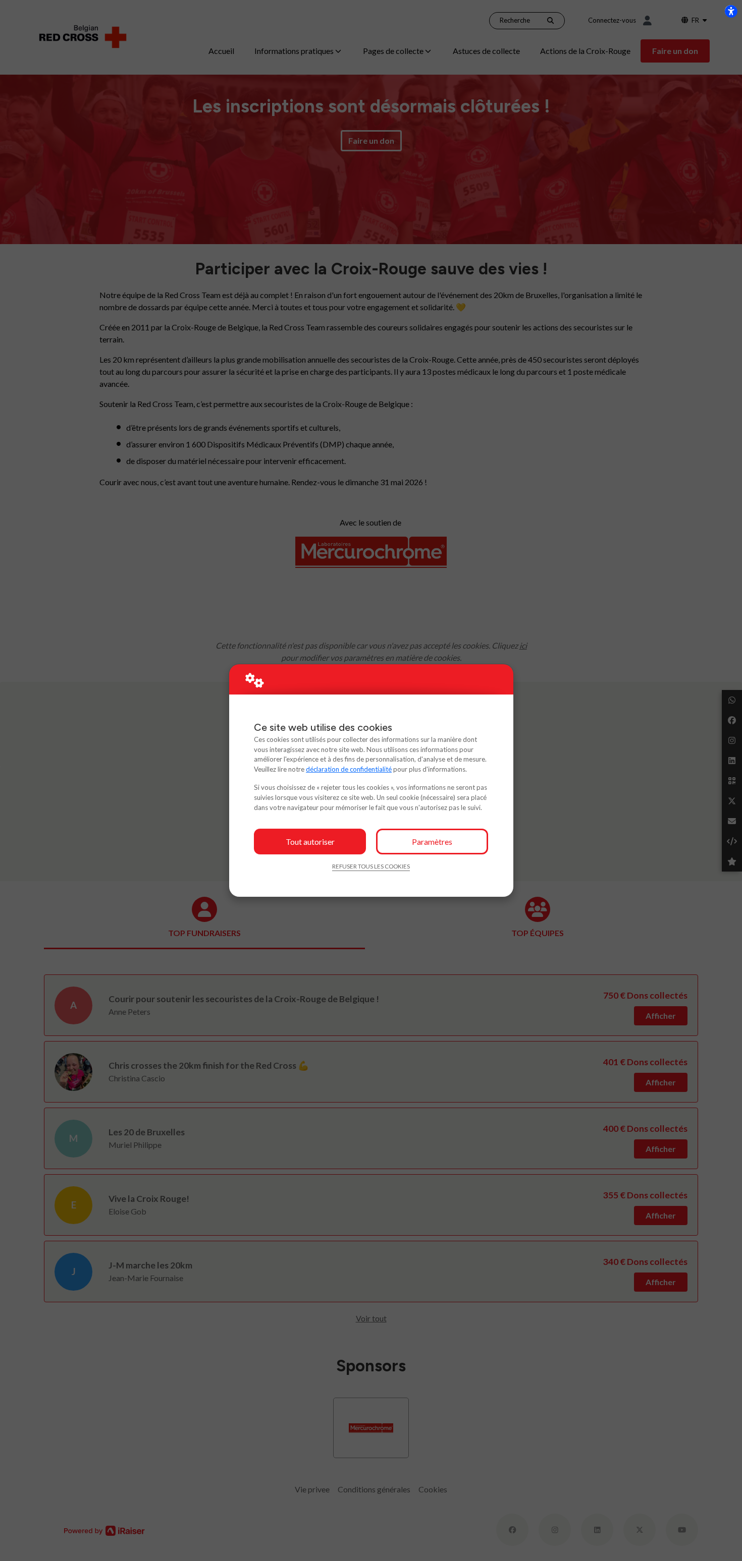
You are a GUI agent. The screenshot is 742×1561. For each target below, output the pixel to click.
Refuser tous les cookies (371, 866)
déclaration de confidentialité (349, 769)
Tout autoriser (310, 841)
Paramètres (432, 841)
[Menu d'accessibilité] (731, 11)
